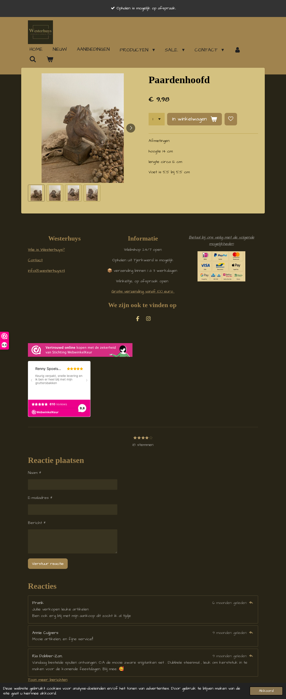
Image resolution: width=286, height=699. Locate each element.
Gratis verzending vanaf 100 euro (143, 291)
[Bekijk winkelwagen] (50, 59)
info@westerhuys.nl (46, 270)
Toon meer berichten (47, 679)
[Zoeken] (33, 59)
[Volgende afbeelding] (130, 128)
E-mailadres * (40, 497)
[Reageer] (251, 603)
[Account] (237, 50)
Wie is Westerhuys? (46, 249)
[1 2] (157, 119)
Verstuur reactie (48, 563)
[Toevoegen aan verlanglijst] (231, 119)
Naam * (34, 472)
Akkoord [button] (266, 690)
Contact (35, 260)
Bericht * (37, 523)
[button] (36, 193)
